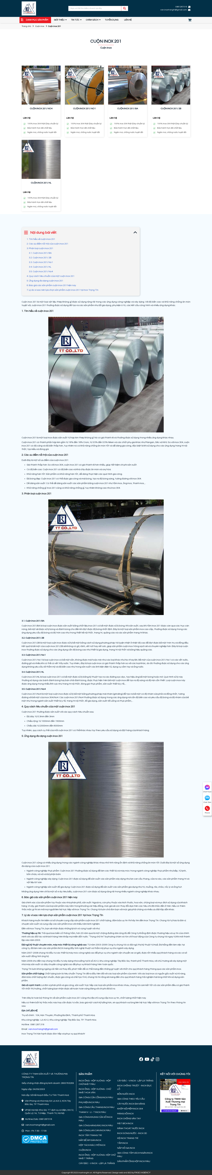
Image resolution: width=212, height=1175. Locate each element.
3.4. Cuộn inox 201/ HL (40, 267)
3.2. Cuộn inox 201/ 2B (40, 257)
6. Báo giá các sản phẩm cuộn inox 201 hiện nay (51, 285)
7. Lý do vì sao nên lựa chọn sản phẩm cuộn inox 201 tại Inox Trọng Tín (62, 290)
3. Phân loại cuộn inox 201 (40, 248)
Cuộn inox (39, 26)
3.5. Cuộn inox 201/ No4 (41, 271)
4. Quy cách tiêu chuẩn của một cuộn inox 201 (50, 276)
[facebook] (141, 1059)
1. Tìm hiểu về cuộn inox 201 (41, 239)
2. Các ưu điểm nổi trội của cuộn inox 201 (47, 244)
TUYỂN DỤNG (111, 20)
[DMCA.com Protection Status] (35, 1139)
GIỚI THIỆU (59, 20)
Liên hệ (128, 20)
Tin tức (75, 20)
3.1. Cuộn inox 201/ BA (40, 253)
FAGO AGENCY (142, 1172)
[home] (29, 8)
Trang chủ (26, 26)
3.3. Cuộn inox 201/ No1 (41, 262)
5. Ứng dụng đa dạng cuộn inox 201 (45, 281)
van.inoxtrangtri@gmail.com (43, 1029)
